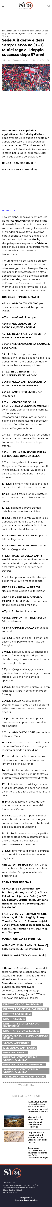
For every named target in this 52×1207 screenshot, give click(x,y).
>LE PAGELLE (8, 211)
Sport (8, 31)
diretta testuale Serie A (21, 1030)
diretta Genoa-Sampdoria (22, 1004)
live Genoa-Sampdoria (19, 1047)
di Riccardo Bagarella (11, 60)
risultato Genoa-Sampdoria (23, 1064)
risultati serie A (15, 1052)
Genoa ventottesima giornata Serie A (25, 1037)
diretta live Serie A (17, 1014)
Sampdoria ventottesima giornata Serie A (21, 1070)
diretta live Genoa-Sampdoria (25, 1009)
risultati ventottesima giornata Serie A (20, 1058)
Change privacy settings (26, 1200)
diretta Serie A (14, 1018)
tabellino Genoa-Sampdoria (24, 1076)
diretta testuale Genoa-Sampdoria (21, 1025)
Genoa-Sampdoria (16, 1042)
